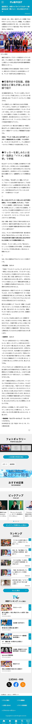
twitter (9, 684)
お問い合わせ (7, 705)
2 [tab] (15, 521)
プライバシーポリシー (9, 710)
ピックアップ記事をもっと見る (16, 525)
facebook (16, 684)
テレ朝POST (16, 2)
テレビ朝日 (6, 700)
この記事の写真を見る (16, 457)
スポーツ (5, 464)
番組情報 (12, 464)
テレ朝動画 (21, 700)
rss (22, 684)
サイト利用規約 (22, 705)
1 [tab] (13, 521)
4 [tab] (18, 521)
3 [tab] (16, 521)
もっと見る (16, 590)
